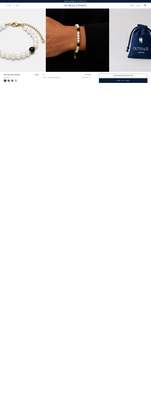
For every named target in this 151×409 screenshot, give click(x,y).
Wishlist (132, 5)
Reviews (138, 5)
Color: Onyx (6, 77)
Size (43, 74)
